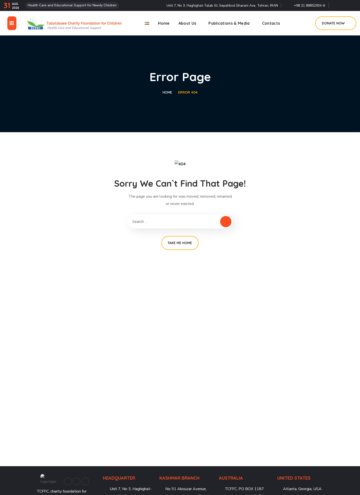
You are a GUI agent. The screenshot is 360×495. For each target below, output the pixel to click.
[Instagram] (344, 4)
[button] (306, 23)
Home (167, 92)
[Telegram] (352, 4)
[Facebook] (336, 4)
